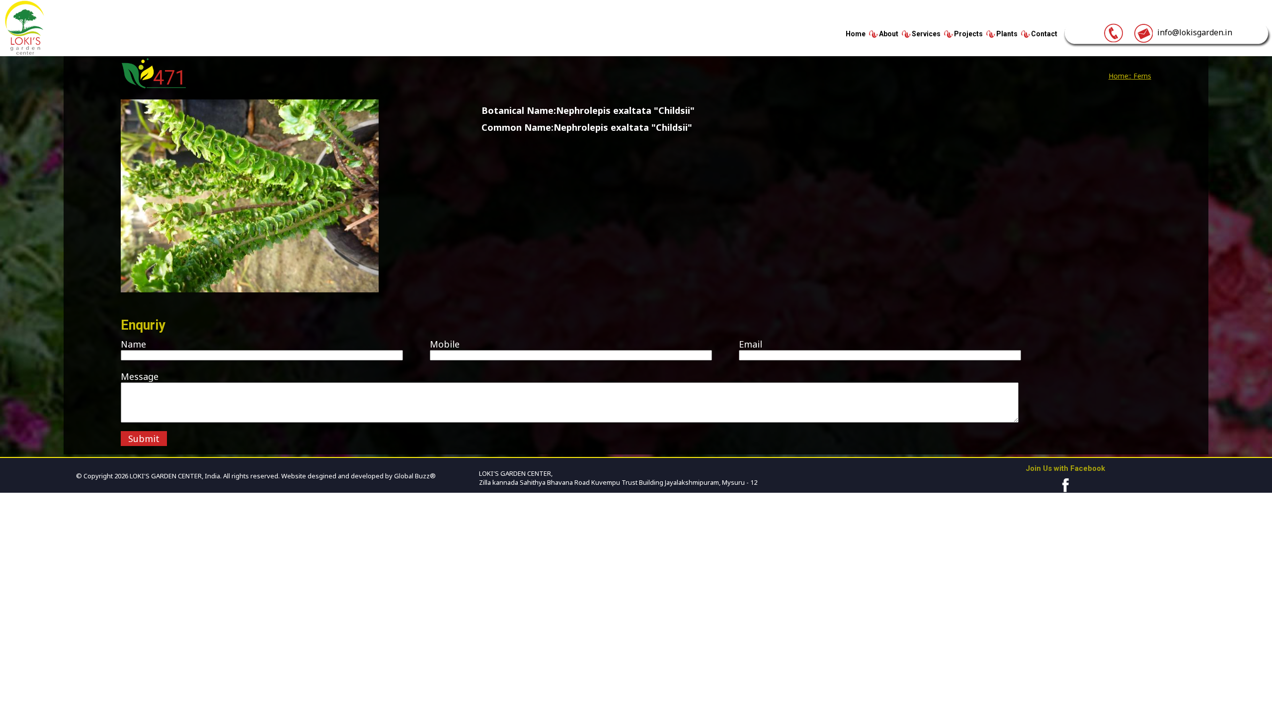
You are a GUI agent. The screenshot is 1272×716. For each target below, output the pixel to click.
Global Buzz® (414, 475)
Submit (143, 439)
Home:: (1120, 76)
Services (926, 34)
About (888, 34)
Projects (968, 34)
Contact (1044, 34)
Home (856, 34)
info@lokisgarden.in (1192, 32)
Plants (1007, 34)
